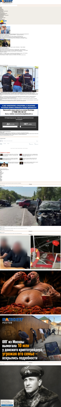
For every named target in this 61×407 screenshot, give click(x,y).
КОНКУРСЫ (1, 10)
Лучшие (5, 143)
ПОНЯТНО (7, 405)
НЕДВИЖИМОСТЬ (2, 14)
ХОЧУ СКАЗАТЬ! (2, 19)
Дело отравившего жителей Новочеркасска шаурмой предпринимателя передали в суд (12, 37)
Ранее (8, 143)
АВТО (5, 23)
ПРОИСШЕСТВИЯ (2, 17)
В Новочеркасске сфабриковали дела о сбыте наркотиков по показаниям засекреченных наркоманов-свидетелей (16, 133)
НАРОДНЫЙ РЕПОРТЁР (3, 13)
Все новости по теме (3, 35)
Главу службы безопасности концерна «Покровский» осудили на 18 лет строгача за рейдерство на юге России (14, 228)
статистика (11, 135)
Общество (1, 65)
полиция (4, 135)
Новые (1, 143)
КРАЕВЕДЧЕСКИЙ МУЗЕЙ (4, 11)
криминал (1, 135)
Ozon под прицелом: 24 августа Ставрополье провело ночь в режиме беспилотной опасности (12, 186)
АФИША (1, 8)
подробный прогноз (3, 169)
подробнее (7, 169)
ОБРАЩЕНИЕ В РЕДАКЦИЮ (4, 15)
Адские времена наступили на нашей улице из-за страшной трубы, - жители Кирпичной (12, 49)
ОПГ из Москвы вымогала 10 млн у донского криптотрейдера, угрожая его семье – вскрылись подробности (13, 361)
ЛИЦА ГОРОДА (2, 12)
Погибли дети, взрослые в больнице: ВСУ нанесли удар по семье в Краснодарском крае (11, 233)
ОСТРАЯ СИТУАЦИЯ (3, 25)
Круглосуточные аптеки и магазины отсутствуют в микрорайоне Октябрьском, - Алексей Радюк (14, 50)
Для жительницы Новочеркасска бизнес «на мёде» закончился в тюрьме (10, 134)
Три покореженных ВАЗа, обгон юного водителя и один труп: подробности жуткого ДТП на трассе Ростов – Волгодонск (15, 226)
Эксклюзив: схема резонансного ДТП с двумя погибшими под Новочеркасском (11, 36)
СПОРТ (1, 18)
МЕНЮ (1, 7)
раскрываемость (7, 135)
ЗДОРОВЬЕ (1, 9)
